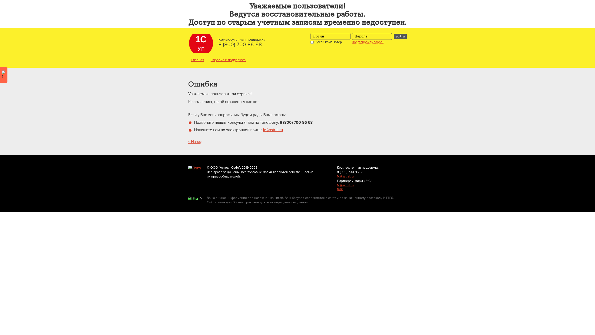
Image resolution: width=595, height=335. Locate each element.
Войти (400, 36)
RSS (340, 190)
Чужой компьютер (328, 42)
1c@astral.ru (273, 129)
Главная (197, 60)
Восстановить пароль (368, 42)
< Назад (195, 141)
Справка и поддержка (228, 60)
